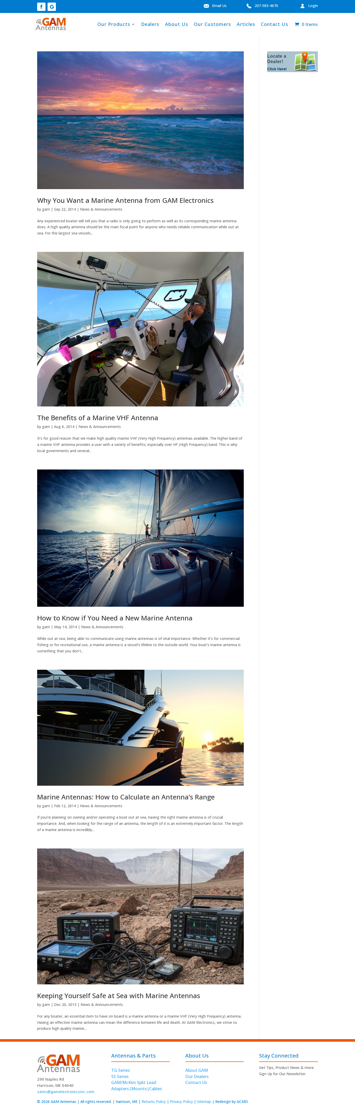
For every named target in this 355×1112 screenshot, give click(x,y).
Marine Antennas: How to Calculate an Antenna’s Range (126, 797)
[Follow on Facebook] (41, 7)
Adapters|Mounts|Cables (136, 1089)
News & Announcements (101, 209)
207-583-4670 (265, 5)
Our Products (113, 24)
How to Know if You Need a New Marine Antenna (115, 618)
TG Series (120, 1070)
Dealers (150, 24)
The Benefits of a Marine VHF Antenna (97, 417)
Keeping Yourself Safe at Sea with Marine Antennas (118, 995)
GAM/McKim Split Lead (133, 1082)
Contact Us (274, 24)
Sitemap (204, 1101)
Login (311, 5)
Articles (246, 24)
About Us (176, 24)
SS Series (120, 1076)
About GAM (196, 1070)
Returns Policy (154, 1101)
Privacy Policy (181, 1101)
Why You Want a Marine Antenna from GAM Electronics (125, 200)
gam (46, 209)
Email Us (227, 5)
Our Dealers (197, 1076)
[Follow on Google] (52, 7)
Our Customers (212, 24)
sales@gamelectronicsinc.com (65, 1091)
